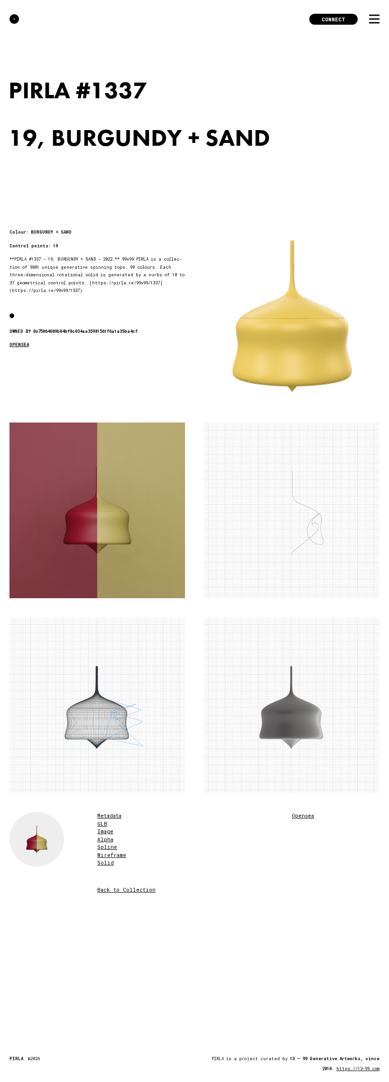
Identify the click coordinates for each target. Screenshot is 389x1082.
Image (105, 831)
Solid (105, 862)
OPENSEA (19, 344)
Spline (107, 846)
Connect (333, 19)
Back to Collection (126, 889)
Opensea (303, 815)
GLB (102, 823)
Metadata (109, 815)
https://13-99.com (358, 1068)
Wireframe (111, 854)
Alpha (105, 839)
